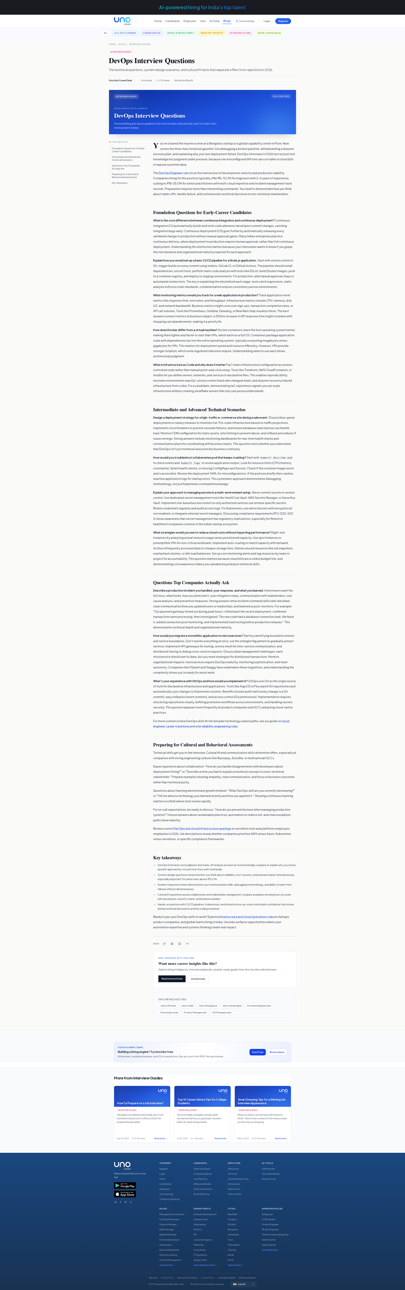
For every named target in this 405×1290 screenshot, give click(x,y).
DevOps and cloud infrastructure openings (202, 828)
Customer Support (203, 1239)
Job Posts (232, 1174)
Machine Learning (168, 1255)
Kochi (231, 1260)
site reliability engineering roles (217, 726)
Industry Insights (211, 33)
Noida (231, 1255)
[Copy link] (187, 943)
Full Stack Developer (169, 1219)
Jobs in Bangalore (208, 1005)
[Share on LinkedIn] (172, 943)
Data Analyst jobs (169, 1012)
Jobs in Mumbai (168, 1005)
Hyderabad (233, 1234)
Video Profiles (234, 1194)
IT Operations (200, 1255)
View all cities (236, 1265)
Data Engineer (269, 1245)
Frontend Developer (169, 1239)
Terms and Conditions (187, 1278)
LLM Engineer (268, 1219)
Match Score (234, 1189)
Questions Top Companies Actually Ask (126, 167)
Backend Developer (169, 1250)
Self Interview (268, 1168)
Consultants (200, 1250)
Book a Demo (277, 1052)
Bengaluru (233, 1229)
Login (267, 21)
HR (195, 1234)
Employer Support (247, 1278)
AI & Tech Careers (125, 33)
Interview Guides (240, 33)
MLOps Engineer (270, 1229)
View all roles (167, 1265)
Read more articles (172, 978)
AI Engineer (267, 1214)
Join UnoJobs (198, 978)
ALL (106, 33)
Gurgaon (232, 1219)
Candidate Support (227, 1278)
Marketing (199, 1245)
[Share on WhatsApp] (180, 943)
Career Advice (152, 33)
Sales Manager (166, 1229)
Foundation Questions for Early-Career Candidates (129, 150)
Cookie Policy (207, 1278)
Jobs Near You (200, 1179)
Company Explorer (203, 1174)
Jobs (203, 21)
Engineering (200, 1224)
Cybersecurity (201, 1219)
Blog (122, 44)
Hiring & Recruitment (180, 33)
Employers (190, 21)
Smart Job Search (202, 1168)
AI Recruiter (233, 1168)
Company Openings (169, 1199)
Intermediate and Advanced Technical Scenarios (126, 158)
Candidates (172, 21)
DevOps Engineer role (173, 173)
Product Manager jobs (195, 1012)
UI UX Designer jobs (221, 1012)
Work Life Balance (269, 33)
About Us (153, 1278)
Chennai (232, 1250)
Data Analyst (165, 1245)
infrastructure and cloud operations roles (246, 916)
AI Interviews (234, 1184)
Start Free (257, 1052)
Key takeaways (120, 182)
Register (283, 21)
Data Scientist (269, 1239)
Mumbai (232, 1224)
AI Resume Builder (202, 1184)
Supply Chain (200, 1260)
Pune (230, 1239)
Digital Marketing (167, 1234)
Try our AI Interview (271, 1174)
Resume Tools (269, 1179)
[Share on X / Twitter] (164, 943)
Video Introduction (203, 1189)
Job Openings (166, 1194)
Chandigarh (234, 1245)
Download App (247, 21)
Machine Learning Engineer (275, 1234)
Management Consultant (171, 1214)
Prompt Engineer (270, 1224)
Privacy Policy (167, 1278)
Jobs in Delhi (187, 1005)
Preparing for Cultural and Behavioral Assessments (125, 175)
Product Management (170, 1260)
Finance (198, 1229)
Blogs (227, 20)
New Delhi (232, 1214)
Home (158, 21)
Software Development (205, 1214)
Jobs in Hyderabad (232, 1005)
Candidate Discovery (238, 1179)
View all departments (206, 1265)
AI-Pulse (214, 21)
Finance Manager (168, 1224)
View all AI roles (271, 1250)
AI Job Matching (201, 1194)
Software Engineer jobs (259, 1005)
